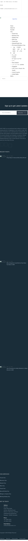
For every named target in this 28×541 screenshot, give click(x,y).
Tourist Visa (3, 477)
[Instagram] (23, 6)
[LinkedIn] (23, 11)
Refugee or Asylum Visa (5, 493)
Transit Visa (2, 488)
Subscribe (20, 112)
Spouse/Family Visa (4, 491)
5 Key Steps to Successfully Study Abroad (16, 157)
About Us (2, 538)
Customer (2, 540)
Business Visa (3, 480)
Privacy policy (15, 538)
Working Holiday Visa (5, 496)
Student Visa (3, 483)
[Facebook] (23, 2)
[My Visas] (5, 19)
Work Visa (2, 485)
